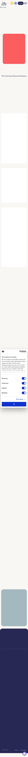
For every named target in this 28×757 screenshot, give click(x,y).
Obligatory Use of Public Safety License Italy (8, 485)
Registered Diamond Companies (14, 679)
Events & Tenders (14, 719)
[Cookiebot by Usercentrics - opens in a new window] (19, 352)
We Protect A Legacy (14, 685)
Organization (14, 691)
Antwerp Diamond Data (14, 705)
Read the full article (8, 316)
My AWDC (14, 741)
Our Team (14, 697)
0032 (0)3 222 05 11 (21, 637)
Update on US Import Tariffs (12, 66)
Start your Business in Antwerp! (11, 269)
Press (14, 723)
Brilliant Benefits (14, 677)
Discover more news (14, 590)
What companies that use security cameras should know (9, 337)
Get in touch (14, 746)
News (14, 721)
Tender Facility (14, 699)
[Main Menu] (25, 3)
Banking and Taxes (14, 669)
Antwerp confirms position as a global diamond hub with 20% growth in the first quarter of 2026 (10, 576)
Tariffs (14, 675)
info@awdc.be (22, 639)
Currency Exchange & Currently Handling (14, 681)
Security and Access (14, 673)
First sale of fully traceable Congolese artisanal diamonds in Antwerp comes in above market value (9, 456)
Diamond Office (14, 665)
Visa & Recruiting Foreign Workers (14, 683)
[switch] (24, 383)
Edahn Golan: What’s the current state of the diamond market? (9, 546)
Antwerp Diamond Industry (14, 707)
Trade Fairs (14, 667)
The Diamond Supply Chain (14, 709)
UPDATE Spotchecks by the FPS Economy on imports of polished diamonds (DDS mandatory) (9, 515)
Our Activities (14, 693)
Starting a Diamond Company (14, 671)
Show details (19, 399)
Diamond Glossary (14, 711)
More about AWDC (17, 150)
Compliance (14, 663)
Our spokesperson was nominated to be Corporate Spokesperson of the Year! (8, 425)
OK (14, 404)
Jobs (14, 695)
